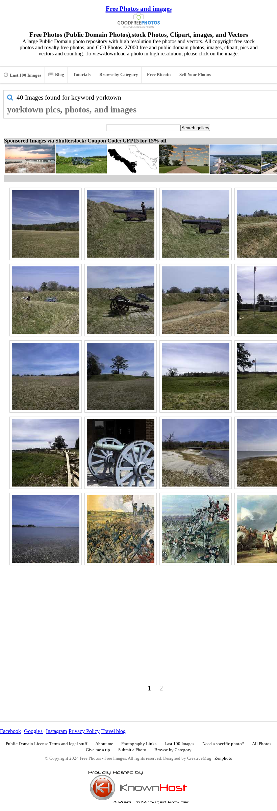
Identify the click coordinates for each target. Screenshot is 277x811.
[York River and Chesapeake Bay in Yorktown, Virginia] (45, 529)
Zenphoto (223, 758)
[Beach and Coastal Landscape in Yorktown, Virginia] (195, 453)
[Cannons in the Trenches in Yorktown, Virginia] (195, 300)
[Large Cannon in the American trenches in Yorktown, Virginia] (195, 224)
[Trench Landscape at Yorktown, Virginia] (195, 376)
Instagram (56, 731)
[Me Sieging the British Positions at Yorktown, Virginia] (120, 224)
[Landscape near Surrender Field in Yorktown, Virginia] (45, 224)
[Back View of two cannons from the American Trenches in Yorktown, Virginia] (45, 300)
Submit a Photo (132, 750)
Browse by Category (118, 74)
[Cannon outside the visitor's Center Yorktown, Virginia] (120, 453)
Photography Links (138, 743)
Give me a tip (98, 750)
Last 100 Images (25, 75)
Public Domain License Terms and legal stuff (46, 743)
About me (104, 743)
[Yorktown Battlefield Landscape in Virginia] (45, 376)
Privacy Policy (84, 731)
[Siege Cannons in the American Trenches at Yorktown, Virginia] (120, 300)
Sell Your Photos (195, 74)
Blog (59, 74)
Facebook (10, 731)
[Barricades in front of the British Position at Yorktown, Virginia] (45, 453)
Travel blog (113, 731)
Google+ (33, 731)
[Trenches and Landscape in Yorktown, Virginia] (120, 376)
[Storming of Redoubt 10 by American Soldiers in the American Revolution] (195, 529)
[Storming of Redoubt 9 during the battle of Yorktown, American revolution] (120, 529)
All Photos (261, 743)
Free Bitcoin (159, 74)
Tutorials (82, 74)
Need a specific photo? (223, 743)
